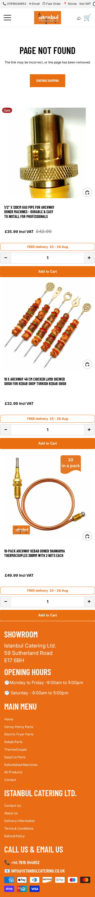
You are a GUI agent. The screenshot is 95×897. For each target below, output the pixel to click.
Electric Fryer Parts (18, 734)
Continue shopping (47, 80)
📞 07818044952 (14, 4)
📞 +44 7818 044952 (22, 862)
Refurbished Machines (20, 764)
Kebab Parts (13, 742)
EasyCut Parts (14, 757)
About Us (11, 813)
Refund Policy (14, 836)
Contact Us (12, 806)
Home (8, 719)
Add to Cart (47, 271)
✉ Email (34, 4)
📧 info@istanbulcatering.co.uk (34, 870)
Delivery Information (19, 821)
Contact (10, 780)
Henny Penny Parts (18, 727)
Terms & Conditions (18, 828)
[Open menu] (7, 17)
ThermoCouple (15, 749)
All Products (13, 772)
